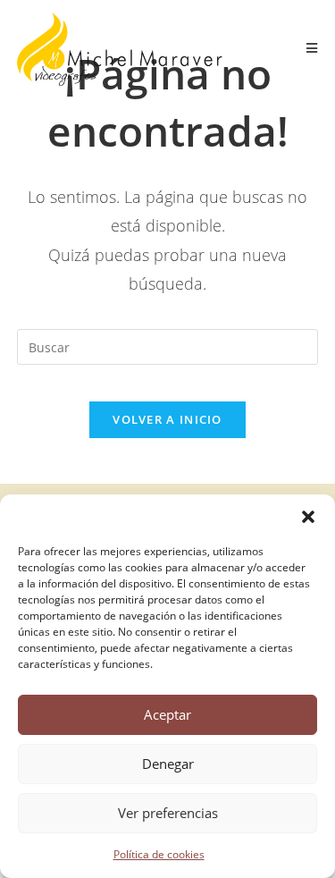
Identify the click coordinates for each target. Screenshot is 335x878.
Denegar (168, 763)
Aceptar (167, 714)
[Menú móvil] (312, 48)
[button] (308, 517)
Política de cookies (159, 854)
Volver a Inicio (167, 419)
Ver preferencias (168, 813)
